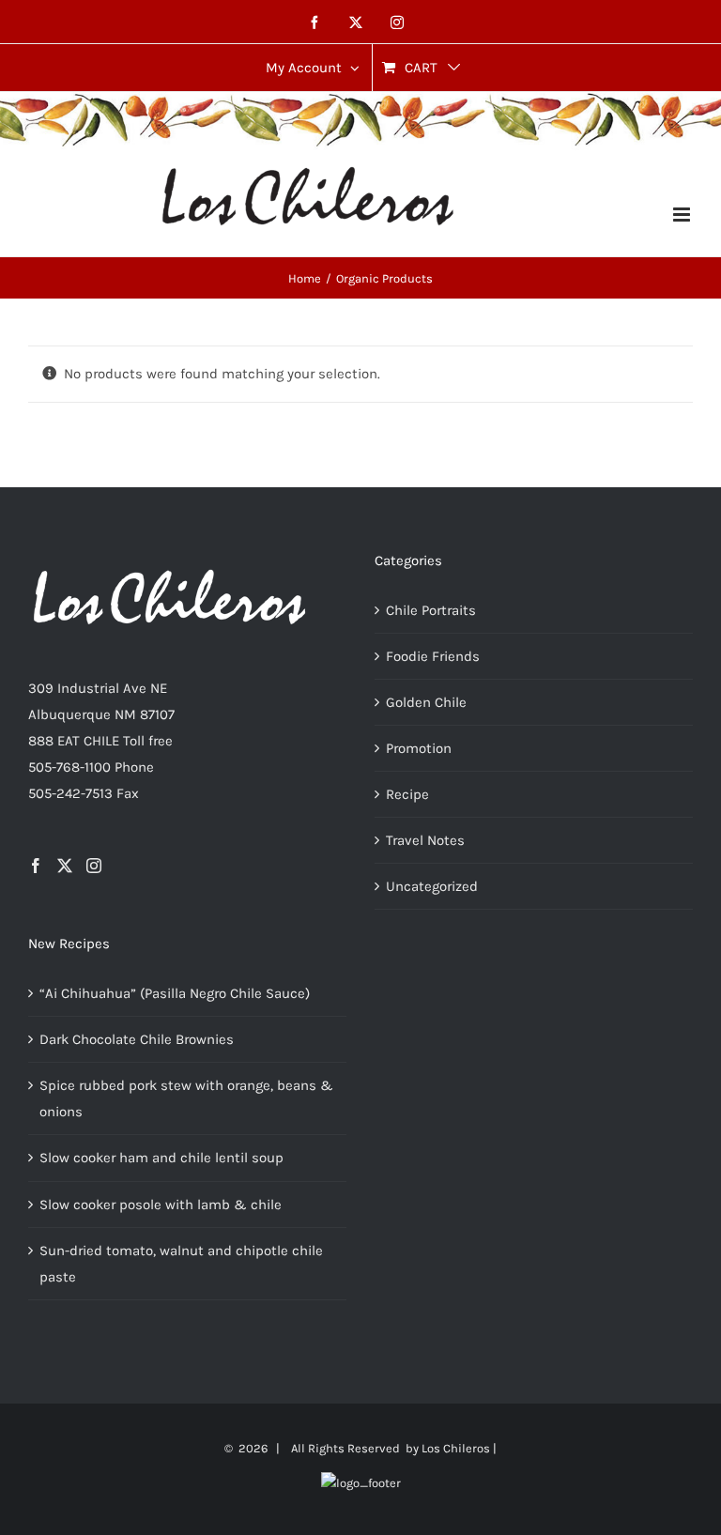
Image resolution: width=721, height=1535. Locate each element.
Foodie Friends (433, 656)
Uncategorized (432, 886)
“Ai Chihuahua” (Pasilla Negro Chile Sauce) (174, 993)
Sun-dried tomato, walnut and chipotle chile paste (181, 1263)
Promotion (419, 748)
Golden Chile (426, 702)
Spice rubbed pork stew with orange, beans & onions (186, 1098)
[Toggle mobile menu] (683, 214)
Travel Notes (425, 840)
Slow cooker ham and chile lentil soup (161, 1157)
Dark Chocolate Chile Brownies (136, 1039)
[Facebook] (35, 865)
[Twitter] (64, 865)
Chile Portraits (431, 610)
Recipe (407, 794)
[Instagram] (93, 865)
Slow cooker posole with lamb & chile (160, 1204)
